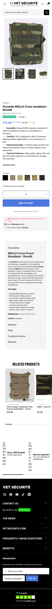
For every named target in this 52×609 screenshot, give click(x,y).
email (8, 510)
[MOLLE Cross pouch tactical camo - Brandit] (34, 177)
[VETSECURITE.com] (26, 487)
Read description (9, 165)
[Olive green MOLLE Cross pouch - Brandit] (12, 177)
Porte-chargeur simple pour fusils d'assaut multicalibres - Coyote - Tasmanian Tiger (20, 409)
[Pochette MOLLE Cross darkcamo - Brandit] (42, 177)
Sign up (31, 578)
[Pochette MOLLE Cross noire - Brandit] (5, 177)
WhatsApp (24, 510)
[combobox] (15, 578)
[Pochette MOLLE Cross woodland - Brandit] (27, 177)
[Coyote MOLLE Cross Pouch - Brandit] (20, 177)
